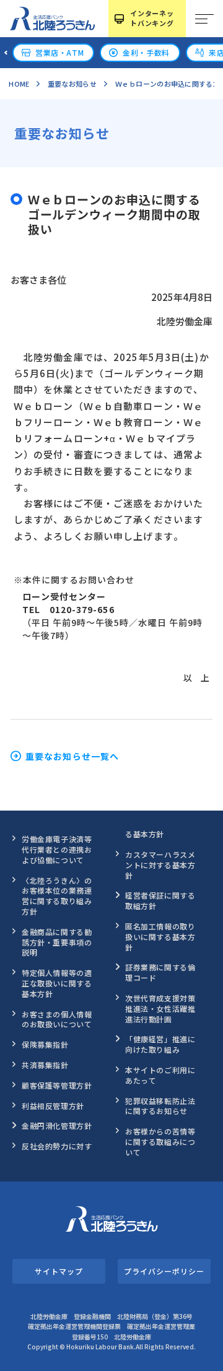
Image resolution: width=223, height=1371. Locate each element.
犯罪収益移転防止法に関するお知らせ (160, 1105)
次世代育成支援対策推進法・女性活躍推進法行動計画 (160, 1008)
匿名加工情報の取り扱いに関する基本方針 (160, 936)
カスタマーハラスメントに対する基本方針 (160, 865)
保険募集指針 (45, 1044)
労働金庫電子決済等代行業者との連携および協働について (57, 849)
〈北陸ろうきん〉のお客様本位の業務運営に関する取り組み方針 (57, 895)
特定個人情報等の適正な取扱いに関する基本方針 (57, 983)
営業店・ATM (59, 52)
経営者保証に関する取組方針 (160, 900)
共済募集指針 (45, 1065)
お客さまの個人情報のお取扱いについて (57, 1019)
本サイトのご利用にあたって (160, 1075)
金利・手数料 (146, 52)
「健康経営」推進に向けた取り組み (160, 1044)
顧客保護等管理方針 (57, 1085)
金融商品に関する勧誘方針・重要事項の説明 (57, 942)
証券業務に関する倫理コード (160, 972)
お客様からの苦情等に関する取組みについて (160, 1141)
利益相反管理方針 (53, 1105)
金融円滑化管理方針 (57, 1125)
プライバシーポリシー (164, 1271)
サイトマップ (58, 1271)
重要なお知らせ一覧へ (72, 756)
